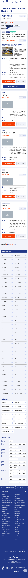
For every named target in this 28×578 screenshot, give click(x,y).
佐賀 (15, 479)
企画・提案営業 (5, 427)
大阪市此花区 (17, 259)
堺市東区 (3, 309)
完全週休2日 (17, 539)
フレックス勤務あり (6, 529)
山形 (11, 447)
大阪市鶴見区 (4, 293)
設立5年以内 (4, 515)
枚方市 (16, 332)
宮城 (20, 444)
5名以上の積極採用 (5, 498)
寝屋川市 (3, 343)
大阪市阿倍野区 (18, 282)
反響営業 (16, 543)
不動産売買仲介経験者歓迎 (19, 51)
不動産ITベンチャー (6, 545)
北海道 (11, 441)
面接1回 (16, 496)
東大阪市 (3, 366)
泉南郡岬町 (4, 389)
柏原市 (3, 355)
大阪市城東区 (4, 282)
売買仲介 (17, 402)
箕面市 (16, 351)
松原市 (3, 347)
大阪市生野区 (4, 278)
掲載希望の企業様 (13, 551)
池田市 (16, 320)
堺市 (16, 301)
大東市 (16, 347)
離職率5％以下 (5, 537)
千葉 (15, 453)
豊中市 (3, 320)
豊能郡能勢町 (4, 381)
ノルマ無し (17, 533)
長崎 (20, 479)
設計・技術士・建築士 (19, 427)
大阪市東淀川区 (5, 274)
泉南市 (16, 366)
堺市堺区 (3, 305)
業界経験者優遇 (22, 49)
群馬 (20, 450)
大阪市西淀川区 (18, 270)
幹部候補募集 (17, 494)
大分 (11, 482)
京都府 (15, 465)
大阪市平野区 (4, 297)
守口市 (3, 332)
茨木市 (3, 335)
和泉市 (3, 351)
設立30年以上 (4, 519)
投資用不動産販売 (6, 410)
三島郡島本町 (4, 378)
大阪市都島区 (17, 255)
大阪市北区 (17, 297)
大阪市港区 (17, 263)
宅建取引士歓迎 (5, 523)
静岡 (15, 462)
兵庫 (24, 465)
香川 (20, 473)
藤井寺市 (16, 362)
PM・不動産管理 (18, 419)
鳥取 (11, 470)
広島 (24, 470)
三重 (24, 462)
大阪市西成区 (4, 290)
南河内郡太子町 (18, 389)
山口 (11, 473)
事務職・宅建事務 (5, 406)
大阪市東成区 (17, 274)
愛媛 (24, 473)
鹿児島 (20, 482)
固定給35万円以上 (18, 513)
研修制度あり (4, 527)
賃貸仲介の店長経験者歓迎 (20, 505)
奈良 (11, 467)
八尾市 (16, 335)
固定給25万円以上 (5, 513)
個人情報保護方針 (20, 548)
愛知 (20, 462)
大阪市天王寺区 (18, 267)
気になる (21, 81)
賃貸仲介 (4, 402)
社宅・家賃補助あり (6, 525)
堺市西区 (16, 309)
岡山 (20, 470)
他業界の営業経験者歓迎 (19, 500)
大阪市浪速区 (4, 270)
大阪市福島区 (4, 259)
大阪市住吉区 (4, 286)
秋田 (24, 444)
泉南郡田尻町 (17, 385)
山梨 (11, 459)
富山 (15, 456)
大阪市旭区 (17, 278)
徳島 (15, 473)
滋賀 (11, 465)
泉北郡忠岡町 (17, 381)
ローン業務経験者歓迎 (6, 505)
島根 (15, 470)
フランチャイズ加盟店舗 (6, 517)
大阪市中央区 (4, 301)
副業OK (3, 535)
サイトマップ (7, 548)
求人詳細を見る (8, 81)
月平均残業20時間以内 (6, 543)
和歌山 (15, 467)
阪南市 (16, 374)
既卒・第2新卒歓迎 (18, 55)
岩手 (15, 444)
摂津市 (16, 358)
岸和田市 (16, 316)
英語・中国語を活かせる (6, 521)
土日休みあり (4, 539)
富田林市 (16, 339)
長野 (15, 459)
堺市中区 (16, 305)
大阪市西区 (4, 263)
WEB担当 (4, 423)
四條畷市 (3, 370)
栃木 (15, 450)
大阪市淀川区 (17, 290)
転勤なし (16, 527)
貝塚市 (16, 328)
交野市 (16, 370)
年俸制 (3, 511)
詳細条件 (22, 16)
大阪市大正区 (4, 267)
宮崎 (15, 482)
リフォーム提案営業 (19, 423)
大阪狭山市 (4, 374)
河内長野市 (17, 343)
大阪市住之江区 (18, 293)
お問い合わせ (22, 551)
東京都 (20, 453)
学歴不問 (16, 521)
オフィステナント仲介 (19, 414)
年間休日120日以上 (18, 541)
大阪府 (20, 465)
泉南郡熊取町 (4, 385)
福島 (15, 447)
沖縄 (24, 482)
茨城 (11, 450)
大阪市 (3, 255)
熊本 (24, 479)
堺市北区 (16, 313)
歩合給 (16, 509)
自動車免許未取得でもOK (19, 523)
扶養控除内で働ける (6, 533)
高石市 (3, 362)
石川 (20, 456)
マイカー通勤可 (5, 531)
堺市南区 (3, 313)
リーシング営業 (18, 406)
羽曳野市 (16, 355)
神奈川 (24, 453)
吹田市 (3, 324)
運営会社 (13, 548)
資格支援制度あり (18, 525)
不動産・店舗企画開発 (6, 419)
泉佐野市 (3, 339)
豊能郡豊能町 (17, 378)
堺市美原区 (4, 316)
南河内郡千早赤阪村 (19, 393)
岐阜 (11, 462)
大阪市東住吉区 (18, 286)
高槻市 (3, 328)
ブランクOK (17, 535)
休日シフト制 (4, 541)
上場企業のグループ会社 (19, 519)
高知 (11, 476)
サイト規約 (5, 551)
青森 (11, 444)
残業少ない (17, 529)
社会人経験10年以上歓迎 (6, 500)
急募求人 (16, 49)
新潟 (11, 456)
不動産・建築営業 (18, 410)
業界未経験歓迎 (17, 53)
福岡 (11, 479)
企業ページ (22, 40)
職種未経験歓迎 (5, 509)
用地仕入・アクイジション (7, 414)
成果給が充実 (17, 511)
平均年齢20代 (17, 537)
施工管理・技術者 (5, 431)
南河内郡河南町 (5, 393)
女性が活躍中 (17, 531)
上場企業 (16, 517)
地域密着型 (17, 515)
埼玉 (11, 453)
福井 (24, 456)
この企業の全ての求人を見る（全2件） (13, 86)
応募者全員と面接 (5, 496)
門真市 (3, 358)
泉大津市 (16, 324)
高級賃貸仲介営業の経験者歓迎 (20, 503)
